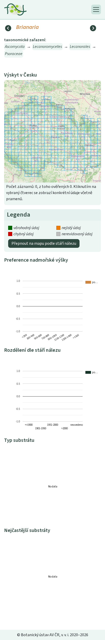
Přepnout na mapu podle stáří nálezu (43, 243)
